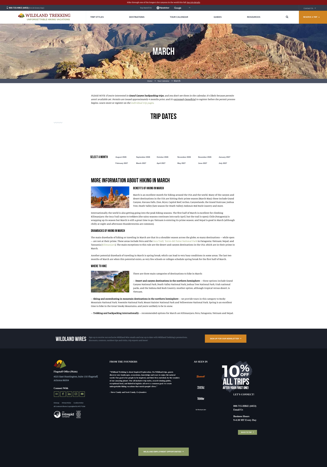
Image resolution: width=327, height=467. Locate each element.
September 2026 (143, 157)
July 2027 (223, 163)
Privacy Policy (66, 403)
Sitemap (56, 403)
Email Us (238, 409)
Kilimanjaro (108, 244)
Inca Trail (158, 241)
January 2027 (224, 157)
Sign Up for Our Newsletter (224, 339)
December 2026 (204, 157)
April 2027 (161, 163)
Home (149, 81)
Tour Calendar (163, 81)
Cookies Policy (78, 403)
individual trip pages (142, 102)
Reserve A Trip (310, 17)
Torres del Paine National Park (181, 241)
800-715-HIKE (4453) (18, 8)
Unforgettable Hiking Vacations (48, 19)
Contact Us (308, 8)
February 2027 (121, 163)
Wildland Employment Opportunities (162, 452)
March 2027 (141, 163)
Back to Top (246, 432)
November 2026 (184, 157)
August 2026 (120, 157)
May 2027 (181, 163)
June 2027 (202, 163)
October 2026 (162, 157)
